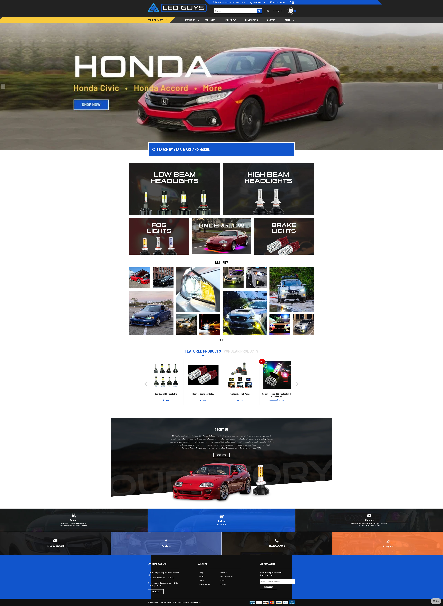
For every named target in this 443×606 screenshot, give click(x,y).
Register (279, 11)
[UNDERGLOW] (221, 236)
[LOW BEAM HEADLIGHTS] (174, 189)
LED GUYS (156, 602)
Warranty (201, 577)
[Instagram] (293, 2)
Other (287, 20)
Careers (271, 20)
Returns (222, 580)
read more (221, 455)
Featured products (203, 351)
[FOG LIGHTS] (159, 236)
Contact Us (223, 573)
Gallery (201, 573)
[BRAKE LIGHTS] (284, 236)
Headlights (190, 20)
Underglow (230, 20)
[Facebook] (290, 2)
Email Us (155, 592)
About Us (223, 584)
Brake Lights (251, 20)
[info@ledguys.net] (55, 543)
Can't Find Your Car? (226, 577)
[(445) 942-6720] (277, 543)
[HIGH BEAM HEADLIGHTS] (268, 189)
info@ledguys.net (279, 2)
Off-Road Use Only (204, 584)
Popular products (241, 351)
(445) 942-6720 (259, 2)
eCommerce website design (183, 602)
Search (259, 10)
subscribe (268, 587)
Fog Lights (210, 20)
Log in (272, 11)
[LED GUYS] (177, 5)
